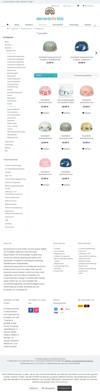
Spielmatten (12, 123)
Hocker (10, 90)
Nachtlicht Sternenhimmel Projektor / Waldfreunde (50, 58)
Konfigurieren (64, 388)
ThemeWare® (74, 363)
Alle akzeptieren (48, 388)
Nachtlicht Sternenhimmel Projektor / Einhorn (45, 173)
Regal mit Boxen (13, 109)
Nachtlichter (12, 101)
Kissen (9, 95)
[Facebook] (30, 310)
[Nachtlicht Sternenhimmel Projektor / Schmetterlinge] (86, 91)
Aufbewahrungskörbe (15, 65)
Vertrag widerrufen (12, 197)
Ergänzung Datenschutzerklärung (13, 212)
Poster (9, 104)
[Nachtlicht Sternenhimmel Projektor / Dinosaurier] (86, 127)
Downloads (9, 227)
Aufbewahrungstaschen (16, 67)
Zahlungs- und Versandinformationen (14, 193)
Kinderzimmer (11, 53)
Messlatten (11, 98)
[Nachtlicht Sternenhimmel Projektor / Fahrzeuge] (45, 127)
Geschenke (9, 142)
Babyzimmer (11, 51)
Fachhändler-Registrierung (15, 179)
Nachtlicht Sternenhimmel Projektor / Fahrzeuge (45, 137)
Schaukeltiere (12, 112)
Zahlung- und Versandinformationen (79, 361)
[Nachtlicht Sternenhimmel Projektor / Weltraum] (82, 46)
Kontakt (8, 172)
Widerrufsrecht (10, 201)
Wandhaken (12, 135)
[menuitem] (88, 6)
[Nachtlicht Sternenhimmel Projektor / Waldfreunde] (50, 46)
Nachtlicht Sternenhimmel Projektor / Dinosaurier (86, 137)
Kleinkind (8, 45)
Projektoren (11, 106)
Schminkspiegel (13, 115)
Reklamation (59, 264)
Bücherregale (12, 73)
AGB (6, 220)
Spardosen (11, 118)
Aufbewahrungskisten (15, 59)
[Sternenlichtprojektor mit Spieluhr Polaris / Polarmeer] (65, 91)
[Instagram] (36, 310)
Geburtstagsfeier (13, 82)
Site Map (8, 224)
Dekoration (11, 76)
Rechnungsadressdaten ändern (14, 187)
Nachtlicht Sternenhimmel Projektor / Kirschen (45, 101)
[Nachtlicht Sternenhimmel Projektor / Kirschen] (45, 91)
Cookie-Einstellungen (13, 165)
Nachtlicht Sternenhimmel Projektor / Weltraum (82, 58)
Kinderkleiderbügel (14, 92)
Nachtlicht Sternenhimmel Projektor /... (86, 101)
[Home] (8, 24)
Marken (7, 148)
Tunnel (9, 129)
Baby (7, 42)
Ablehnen (34, 388)
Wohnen (8, 48)
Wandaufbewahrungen (16, 132)
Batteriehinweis (11, 204)
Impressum (9, 217)
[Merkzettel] (78, 6)
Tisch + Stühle (12, 126)
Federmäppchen (13, 79)
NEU (6, 151)
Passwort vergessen (13, 182)
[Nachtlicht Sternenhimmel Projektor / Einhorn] (45, 163)
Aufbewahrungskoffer (15, 62)
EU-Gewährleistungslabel (14, 169)
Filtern (39, 75)
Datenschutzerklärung (13, 208)
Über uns (8, 176)
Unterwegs (9, 145)
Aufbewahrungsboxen (16, 56)
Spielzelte (11, 121)
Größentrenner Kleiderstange (13, 85)
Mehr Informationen (59, 382)
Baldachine (11, 70)
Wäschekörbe (12, 137)
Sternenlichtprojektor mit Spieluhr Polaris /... (65, 101)
